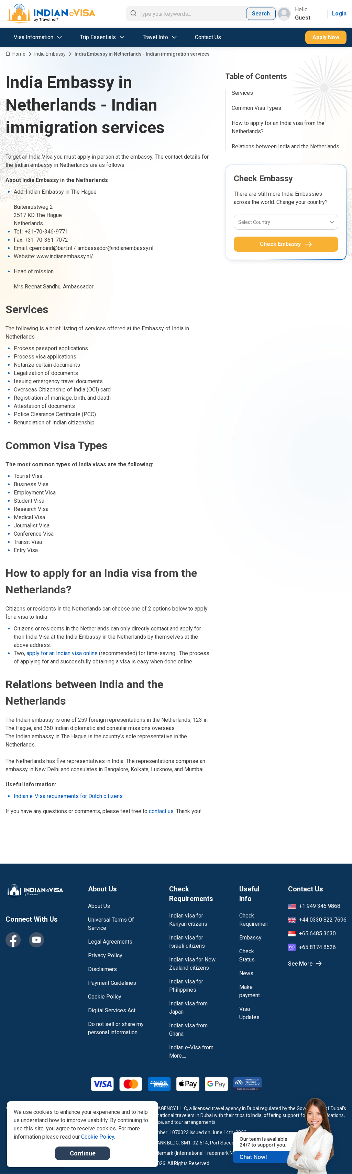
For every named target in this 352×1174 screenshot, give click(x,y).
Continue (83, 1153)
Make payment (249, 991)
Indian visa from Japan (188, 1007)
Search (261, 13)
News (246, 973)
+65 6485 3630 (317, 933)
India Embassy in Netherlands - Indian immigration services (142, 54)
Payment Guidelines (112, 983)
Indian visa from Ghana (188, 1029)
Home (18, 54)
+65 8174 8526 (317, 947)
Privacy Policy (105, 955)
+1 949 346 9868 (319, 906)
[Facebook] (13, 939)
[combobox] (238, 222)
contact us (161, 811)
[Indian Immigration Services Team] (51, 14)
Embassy (250, 937)
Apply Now (325, 37)
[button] (332, 1155)
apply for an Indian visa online (62, 653)
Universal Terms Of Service (111, 923)
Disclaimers (102, 969)
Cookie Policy (104, 996)
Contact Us (208, 37)
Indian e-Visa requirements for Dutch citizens (68, 796)
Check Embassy (280, 244)
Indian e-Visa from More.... (191, 1051)
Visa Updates (249, 1013)
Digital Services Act (111, 1010)
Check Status (247, 955)
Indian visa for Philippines (186, 985)
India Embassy (50, 54)
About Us (99, 906)
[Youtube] (36, 939)
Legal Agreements (110, 941)
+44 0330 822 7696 (322, 919)
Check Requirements (253, 919)
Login (339, 13)
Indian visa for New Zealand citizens (192, 963)
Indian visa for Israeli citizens (187, 941)
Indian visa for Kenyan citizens (188, 919)
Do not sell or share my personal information (116, 1028)
